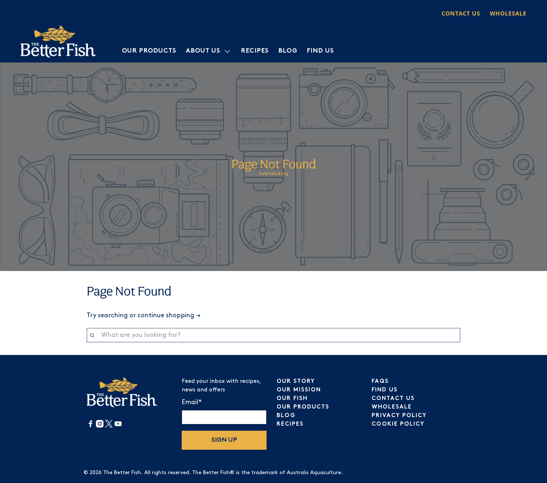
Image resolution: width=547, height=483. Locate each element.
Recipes (255, 51)
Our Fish (292, 398)
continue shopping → (168, 315)
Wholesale (508, 13)
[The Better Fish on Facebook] (90, 426)
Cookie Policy (398, 424)
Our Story (296, 381)
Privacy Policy (399, 415)
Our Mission (299, 390)
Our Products (149, 51)
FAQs (380, 381)
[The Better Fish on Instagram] (100, 426)
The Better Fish (122, 472)
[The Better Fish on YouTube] (118, 426)
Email (192, 402)
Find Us (320, 51)
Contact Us (461, 13)
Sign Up (224, 440)
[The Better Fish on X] (109, 426)
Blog (287, 51)
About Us (203, 51)
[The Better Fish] (59, 41)
